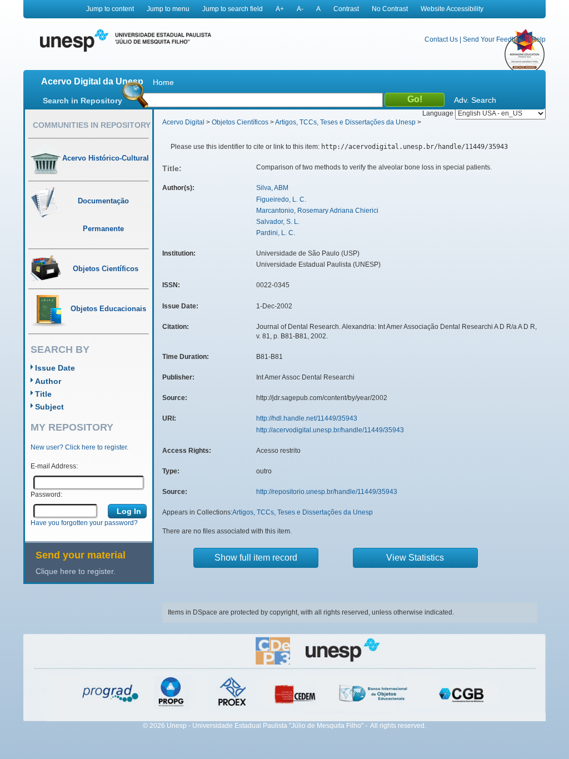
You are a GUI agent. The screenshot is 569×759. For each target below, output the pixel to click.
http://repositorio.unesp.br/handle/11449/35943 (326, 492)
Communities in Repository (92, 125)
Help (538, 39)
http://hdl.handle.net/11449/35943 (306, 418)
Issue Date (55, 367)
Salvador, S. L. (278, 222)
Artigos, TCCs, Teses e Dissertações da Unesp (345, 122)
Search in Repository (82, 100)
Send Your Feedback (494, 39)
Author (48, 381)
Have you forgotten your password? (84, 523)
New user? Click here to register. (79, 447)
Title (43, 394)
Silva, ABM (272, 188)
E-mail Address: (54, 466)
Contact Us (441, 39)
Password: (46, 494)
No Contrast (390, 9)
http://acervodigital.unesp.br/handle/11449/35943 (330, 430)
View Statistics (415, 557)
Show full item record (255, 557)
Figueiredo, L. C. (281, 199)
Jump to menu (168, 9)
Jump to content (110, 9)
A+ (280, 9)
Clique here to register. (76, 571)
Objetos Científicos (240, 122)
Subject (49, 406)
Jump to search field (232, 9)
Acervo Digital (183, 122)
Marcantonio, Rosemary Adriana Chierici (317, 210)
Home (163, 82)
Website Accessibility (452, 9)
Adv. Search (475, 100)
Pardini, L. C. (275, 233)
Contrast (346, 9)
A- (300, 9)
